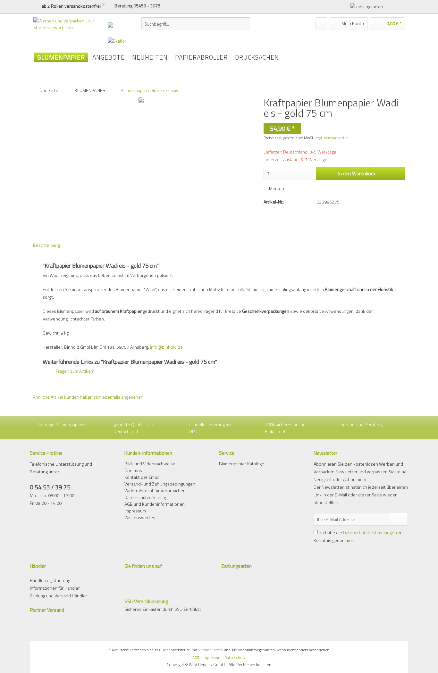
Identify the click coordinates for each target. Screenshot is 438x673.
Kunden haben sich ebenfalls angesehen (103, 397)
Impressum (135, 510)
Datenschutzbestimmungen (370, 532)
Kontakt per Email (141, 477)
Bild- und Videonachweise (149, 463)
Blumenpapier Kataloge (241, 463)
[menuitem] (195, 27)
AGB (196, 657)
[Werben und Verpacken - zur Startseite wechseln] (73, 33)
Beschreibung (46, 245)
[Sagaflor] (120, 25)
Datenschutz (235, 657)
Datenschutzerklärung (145, 497)
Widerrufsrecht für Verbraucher (154, 490)
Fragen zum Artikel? (74, 371)
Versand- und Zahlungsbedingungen (159, 483)
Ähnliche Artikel (48, 397)
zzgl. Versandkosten (332, 138)
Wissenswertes (139, 517)
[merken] (321, 23)
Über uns (133, 470)
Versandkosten (210, 650)
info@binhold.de (166, 347)
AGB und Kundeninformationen (154, 504)
